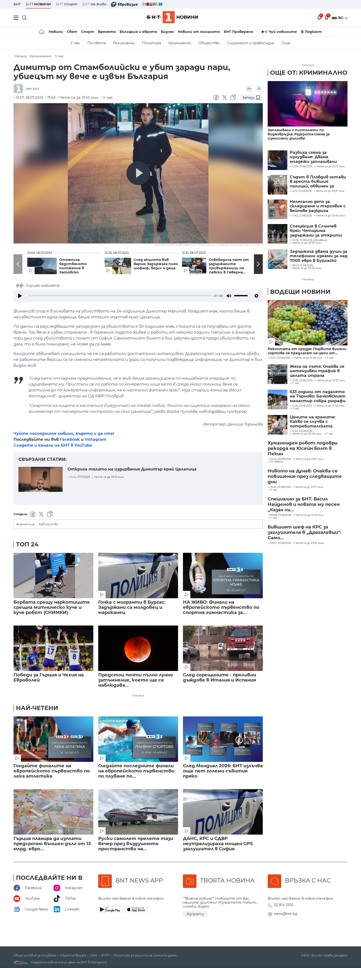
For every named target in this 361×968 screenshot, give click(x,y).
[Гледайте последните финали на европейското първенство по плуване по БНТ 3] (138, 739)
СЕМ (93, 955)
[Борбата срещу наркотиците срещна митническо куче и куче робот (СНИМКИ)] (53, 575)
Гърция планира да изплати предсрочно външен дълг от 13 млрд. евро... (52, 844)
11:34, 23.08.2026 (302, 431)
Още (286, 43)
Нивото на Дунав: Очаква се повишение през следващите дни (305, 476)
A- (259, 88)
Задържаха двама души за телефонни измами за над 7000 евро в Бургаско (318, 256)
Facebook (70, 439)
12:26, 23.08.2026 (302, 380)
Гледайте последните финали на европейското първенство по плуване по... (136, 771)
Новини (56, 31)
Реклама (138, 695)
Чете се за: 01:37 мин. (331, 380)
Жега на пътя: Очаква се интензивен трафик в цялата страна (317, 371)
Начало (21, 56)
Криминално (179, 43)
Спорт (87, 31)
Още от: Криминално (308, 72)
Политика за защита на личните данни (145, 955)
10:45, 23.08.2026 (280, 459)
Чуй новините (283, 31)
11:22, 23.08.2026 (280, 357)
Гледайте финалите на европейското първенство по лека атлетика (52, 771)
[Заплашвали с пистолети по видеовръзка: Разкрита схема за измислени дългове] (307, 104)
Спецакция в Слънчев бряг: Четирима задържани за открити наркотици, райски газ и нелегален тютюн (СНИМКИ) (317, 231)
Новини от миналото (199, 31)
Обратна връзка (73, 955)
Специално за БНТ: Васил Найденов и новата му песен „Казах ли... (304, 504)
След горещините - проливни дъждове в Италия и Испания (219, 677)
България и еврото (138, 31)
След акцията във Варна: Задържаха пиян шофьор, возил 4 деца (156, 264)
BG (341, 17)
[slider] (118, 295)
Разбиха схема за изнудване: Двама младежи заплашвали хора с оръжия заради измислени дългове (313, 157)
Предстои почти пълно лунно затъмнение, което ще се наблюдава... (135, 680)
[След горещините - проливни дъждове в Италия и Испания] (223, 648)
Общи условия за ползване (35, 955)
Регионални (124, 43)
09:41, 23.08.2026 (280, 543)
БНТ (17, 4)
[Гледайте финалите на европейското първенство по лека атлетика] (53, 739)
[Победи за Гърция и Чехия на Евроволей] (53, 648)
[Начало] (42, 32)
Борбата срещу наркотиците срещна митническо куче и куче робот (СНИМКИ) (52, 607)
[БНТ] (20, 89)
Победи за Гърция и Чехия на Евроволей (49, 677)
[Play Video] (138, 173)
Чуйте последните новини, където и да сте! (64, 433)
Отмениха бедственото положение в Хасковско (73, 266)
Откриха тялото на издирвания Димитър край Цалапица (132, 469)
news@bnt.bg (285, 914)
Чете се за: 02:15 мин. (309, 515)
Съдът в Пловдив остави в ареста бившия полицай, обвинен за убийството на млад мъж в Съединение (318, 181)
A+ (249, 88)
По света (96, 43)
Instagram (95, 439)
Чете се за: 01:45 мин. (330, 405)
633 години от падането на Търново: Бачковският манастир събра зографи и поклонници (318, 396)
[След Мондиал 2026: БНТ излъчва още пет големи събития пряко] (223, 739)
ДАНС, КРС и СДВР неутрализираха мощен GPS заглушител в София (218, 844)
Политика (151, 43)
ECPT (105, 955)
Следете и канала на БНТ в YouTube (53, 445)
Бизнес (167, 31)
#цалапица (25, 524)
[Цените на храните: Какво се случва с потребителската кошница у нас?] (277, 425)
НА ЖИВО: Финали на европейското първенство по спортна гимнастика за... (221, 607)
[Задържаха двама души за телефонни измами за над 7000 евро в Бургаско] (277, 259)
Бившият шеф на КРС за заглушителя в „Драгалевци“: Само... (304, 532)
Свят (72, 31)
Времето (107, 31)
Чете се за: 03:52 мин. (309, 543)
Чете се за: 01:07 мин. (309, 487)
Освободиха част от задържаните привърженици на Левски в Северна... (229, 266)
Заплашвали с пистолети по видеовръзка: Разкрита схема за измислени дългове (299, 134)
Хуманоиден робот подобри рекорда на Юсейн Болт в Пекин (302, 448)
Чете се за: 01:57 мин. (309, 459)
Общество (209, 43)
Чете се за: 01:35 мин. (308, 357)
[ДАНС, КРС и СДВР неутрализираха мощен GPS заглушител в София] (223, 812)
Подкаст (313, 31)
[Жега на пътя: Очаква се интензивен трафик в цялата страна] (277, 374)
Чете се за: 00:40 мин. (307, 433)
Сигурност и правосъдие (250, 43)
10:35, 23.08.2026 (280, 487)
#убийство (48, 524)
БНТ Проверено (238, 31)
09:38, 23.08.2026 (280, 515)
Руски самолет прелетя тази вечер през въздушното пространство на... (135, 844)
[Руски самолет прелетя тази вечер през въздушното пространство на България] (138, 812)
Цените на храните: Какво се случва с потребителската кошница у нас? (312, 421)
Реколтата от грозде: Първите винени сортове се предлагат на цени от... (307, 351)
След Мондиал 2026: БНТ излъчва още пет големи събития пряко (223, 771)
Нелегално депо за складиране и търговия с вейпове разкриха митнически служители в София (318, 206)
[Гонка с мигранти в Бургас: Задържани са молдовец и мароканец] (138, 575)
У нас (75, 43)
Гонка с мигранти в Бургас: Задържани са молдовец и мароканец (132, 607)
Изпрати (195, 914)
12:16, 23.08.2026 (302, 405)
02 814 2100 (283, 905)
